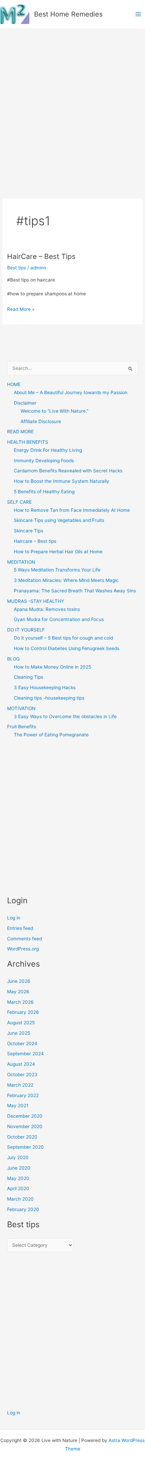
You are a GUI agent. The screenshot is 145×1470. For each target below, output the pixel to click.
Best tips (16, 267)
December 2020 (24, 1116)
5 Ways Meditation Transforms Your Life (57, 569)
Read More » (20, 310)
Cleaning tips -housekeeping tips (49, 698)
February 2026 (23, 1012)
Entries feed (20, 928)
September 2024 (25, 1053)
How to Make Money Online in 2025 (52, 667)
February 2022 (23, 1095)
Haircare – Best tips (35, 541)
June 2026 (18, 981)
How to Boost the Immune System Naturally (61, 481)
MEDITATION (21, 562)
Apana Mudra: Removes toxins (47, 609)
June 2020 (18, 1168)
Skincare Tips (28, 530)
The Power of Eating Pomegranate (51, 734)
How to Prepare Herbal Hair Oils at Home (58, 551)
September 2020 (25, 1147)
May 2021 (17, 1105)
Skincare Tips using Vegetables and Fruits (59, 520)
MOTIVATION (21, 708)
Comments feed (24, 938)
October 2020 (22, 1137)
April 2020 (18, 1188)
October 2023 (22, 1074)
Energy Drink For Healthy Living (48, 450)
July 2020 (18, 1157)
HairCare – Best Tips (41, 256)
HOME (14, 384)
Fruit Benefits (21, 726)
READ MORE (20, 431)
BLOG (13, 659)
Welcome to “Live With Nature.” (54, 411)
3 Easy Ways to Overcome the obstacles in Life (65, 716)
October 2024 (22, 1043)
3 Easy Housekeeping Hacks (45, 687)
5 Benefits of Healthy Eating (44, 491)
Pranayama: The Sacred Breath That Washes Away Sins (75, 590)
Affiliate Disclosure (41, 421)
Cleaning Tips (28, 677)
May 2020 (18, 1178)
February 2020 (23, 1209)
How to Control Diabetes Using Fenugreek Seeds (66, 648)
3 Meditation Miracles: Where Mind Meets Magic (66, 580)
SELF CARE (19, 502)
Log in (13, 917)
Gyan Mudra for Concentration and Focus (59, 619)
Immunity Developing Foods (44, 460)
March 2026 (20, 1002)
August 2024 (21, 1064)
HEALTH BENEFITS (27, 442)
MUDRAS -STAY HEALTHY (35, 601)
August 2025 (21, 1022)
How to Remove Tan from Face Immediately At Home (72, 510)
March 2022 (20, 1085)
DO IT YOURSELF (26, 630)
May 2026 (18, 991)
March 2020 (20, 1199)
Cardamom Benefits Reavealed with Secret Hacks (68, 470)
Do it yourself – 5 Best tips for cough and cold (63, 638)
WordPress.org (23, 948)
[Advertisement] (72, 104)
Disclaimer (25, 403)
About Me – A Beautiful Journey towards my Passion (70, 392)
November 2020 (24, 1126)
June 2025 (18, 1033)
